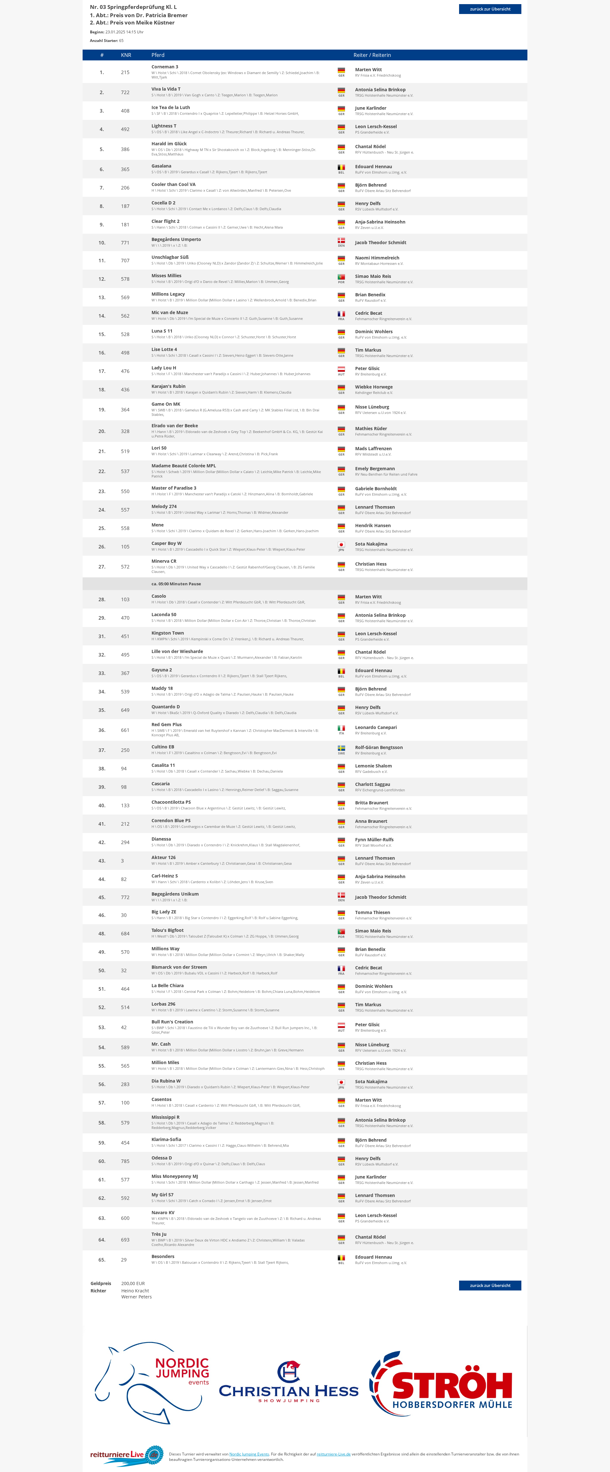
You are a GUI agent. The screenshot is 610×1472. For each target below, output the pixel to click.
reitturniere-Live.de (334, 1454)
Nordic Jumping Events (249, 1454)
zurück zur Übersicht (490, 9)
